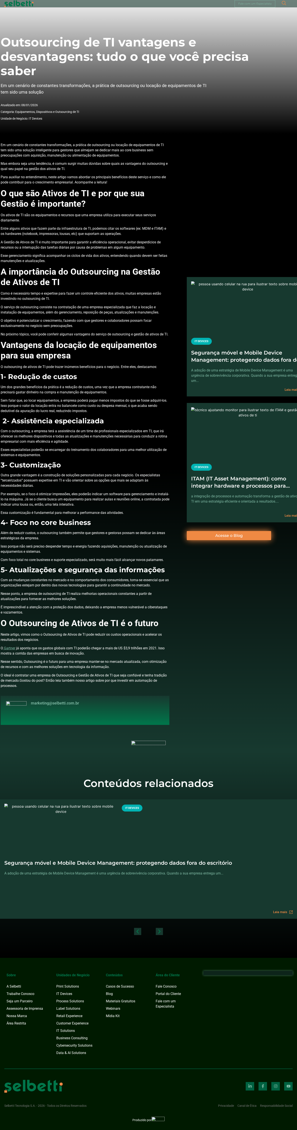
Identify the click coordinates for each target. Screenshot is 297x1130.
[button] (137, 931)
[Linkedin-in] (250, 1086)
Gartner (9, 648)
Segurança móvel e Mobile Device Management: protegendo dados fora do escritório (118, 863)
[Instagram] (275, 1086)
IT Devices (35, 118)
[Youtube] (288, 1086)
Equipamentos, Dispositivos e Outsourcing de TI (47, 112)
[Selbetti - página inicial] (33, 1086)
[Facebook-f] (263, 1086)
